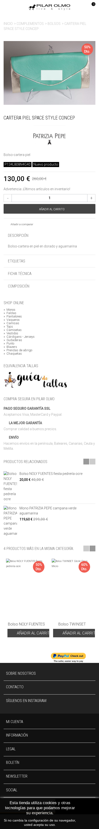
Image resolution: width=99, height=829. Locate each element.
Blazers (10, 347)
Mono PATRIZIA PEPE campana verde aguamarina (47, 510)
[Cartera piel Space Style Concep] (49, 73)
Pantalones (13, 316)
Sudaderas (13, 340)
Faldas (10, 313)
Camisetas (13, 330)
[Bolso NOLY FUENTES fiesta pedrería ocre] (10, 486)
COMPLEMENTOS (30, 24)
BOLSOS (54, 24)
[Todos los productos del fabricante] (49, 137)
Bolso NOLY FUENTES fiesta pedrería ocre (50, 474)
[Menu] (10, 7)
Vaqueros (12, 320)
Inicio (8, 24)
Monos (9, 309)
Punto (9, 343)
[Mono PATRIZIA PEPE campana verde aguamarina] (10, 521)
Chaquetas (13, 353)
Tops (8, 326)
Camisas (11, 323)
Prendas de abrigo (18, 350)
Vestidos (11, 333)
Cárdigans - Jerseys (19, 336)
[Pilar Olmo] (49, 7)
